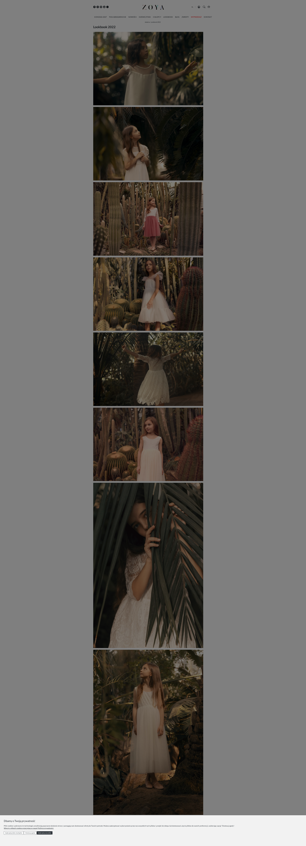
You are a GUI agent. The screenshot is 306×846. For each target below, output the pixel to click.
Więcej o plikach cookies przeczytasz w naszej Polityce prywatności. (29, 828)
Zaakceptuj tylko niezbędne (13, 833)
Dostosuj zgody (30, 833)
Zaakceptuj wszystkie (44, 833)
